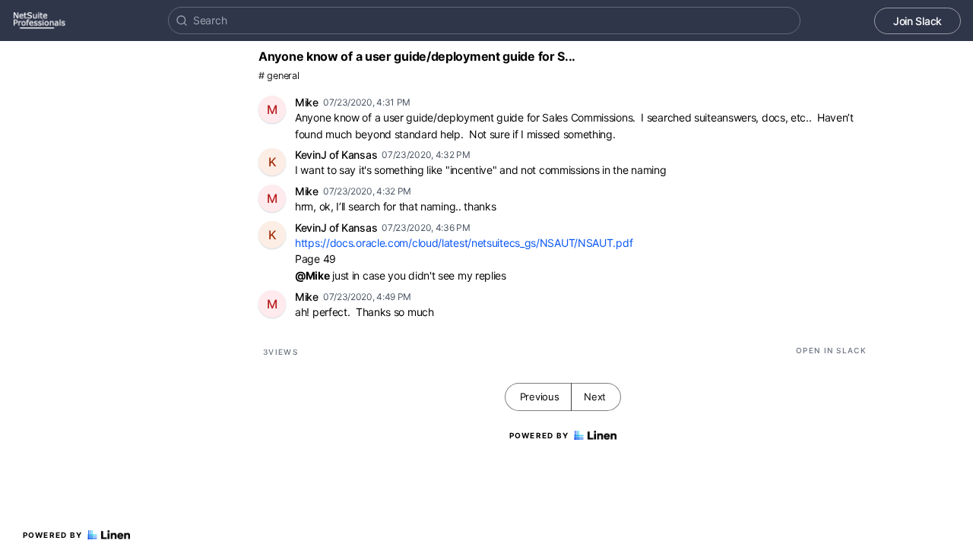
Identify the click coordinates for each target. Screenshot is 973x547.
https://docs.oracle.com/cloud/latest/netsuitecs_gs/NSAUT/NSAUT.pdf (463, 242)
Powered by (53, 534)
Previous (539, 396)
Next (595, 396)
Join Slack (917, 20)
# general (278, 75)
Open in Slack (831, 350)
